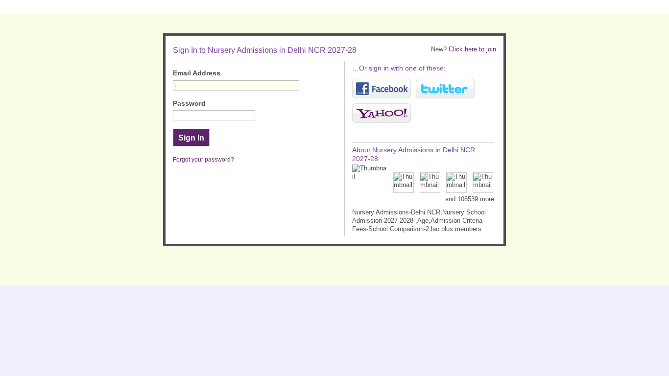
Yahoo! (381, 113)
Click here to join (472, 49)
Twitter (445, 88)
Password (189, 103)
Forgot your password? (203, 159)
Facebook (381, 88)
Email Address (196, 73)
